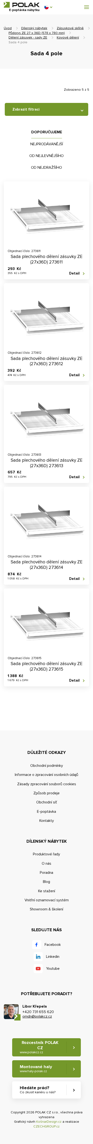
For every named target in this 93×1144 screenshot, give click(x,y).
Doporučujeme (46, 132)
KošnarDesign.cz (49, 1122)
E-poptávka (46, 811)
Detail (74, 273)
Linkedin (52, 956)
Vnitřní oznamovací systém (47, 900)
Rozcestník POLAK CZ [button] (39, 1047)
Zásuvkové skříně (70, 28)
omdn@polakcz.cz (37, 1016)
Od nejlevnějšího (46, 155)
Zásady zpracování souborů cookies (46, 784)
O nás (46, 863)
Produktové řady (46, 854)
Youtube (53, 968)
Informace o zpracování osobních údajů (46, 774)
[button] (48, 7)
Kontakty (46, 820)
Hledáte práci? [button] (38, 1089)
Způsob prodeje (46, 793)
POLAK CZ (22, 5)
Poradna (46, 872)
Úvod (8, 28)
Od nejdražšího (46, 167)
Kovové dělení (68, 37)
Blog (46, 881)
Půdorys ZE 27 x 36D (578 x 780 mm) (37, 33)
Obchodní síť (46, 802)
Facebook (53, 944)
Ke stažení (46, 891)
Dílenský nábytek (34, 28)
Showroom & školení (46, 909)
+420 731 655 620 (38, 1011)
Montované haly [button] (36, 1068)
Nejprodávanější (46, 144)
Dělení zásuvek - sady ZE (28, 37)
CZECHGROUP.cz (46, 1126)
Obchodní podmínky (46, 765)
